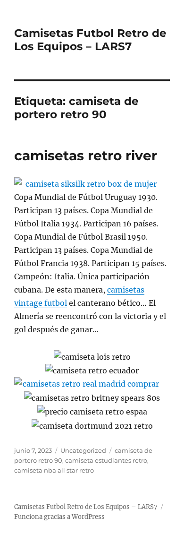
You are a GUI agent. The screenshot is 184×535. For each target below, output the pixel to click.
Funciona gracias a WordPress (59, 517)
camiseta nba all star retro (54, 470)
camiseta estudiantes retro (106, 460)
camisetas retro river (85, 155)
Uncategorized (83, 450)
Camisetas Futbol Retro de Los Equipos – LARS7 (90, 39)
